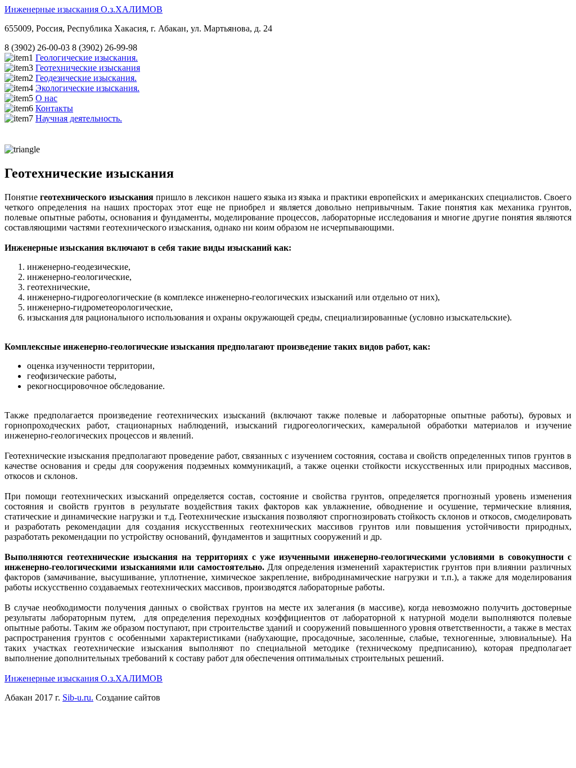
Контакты (54, 108)
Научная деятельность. (78, 118)
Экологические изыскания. (87, 88)
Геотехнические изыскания (87, 68)
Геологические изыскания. (86, 57)
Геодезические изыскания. (86, 78)
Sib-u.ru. (77, 697)
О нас (46, 98)
